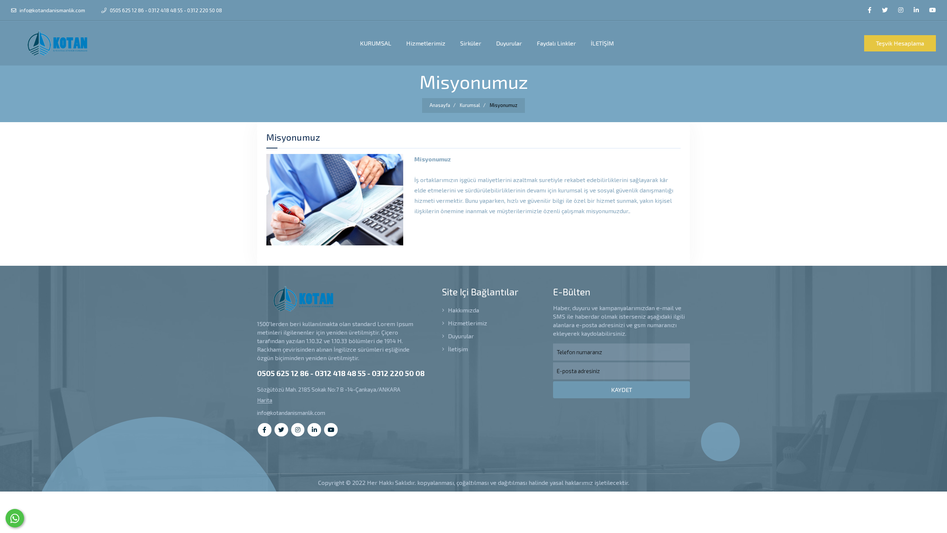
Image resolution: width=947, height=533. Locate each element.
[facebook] (870, 10)
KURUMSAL (375, 43)
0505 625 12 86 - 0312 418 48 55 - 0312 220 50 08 (165, 10)
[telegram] (885, 10)
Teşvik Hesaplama (900, 43)
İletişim (457, 348)
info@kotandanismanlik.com (51, 10)
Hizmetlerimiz (425, 43)
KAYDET (621, 389)
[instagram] (900, 10)
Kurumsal (470, 105)
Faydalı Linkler (556, 43)
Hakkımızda (462, 310)
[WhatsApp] (15, 518)
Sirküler (470, 43)
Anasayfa (439, 105)
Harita (264, 400)
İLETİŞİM (602, 43)
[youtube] (932, 10)
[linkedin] (916, 10)
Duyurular (509, 43)
